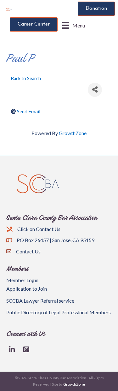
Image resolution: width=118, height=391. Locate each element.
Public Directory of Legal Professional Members (58, 312)
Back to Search (26, 78)
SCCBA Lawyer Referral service (40, 301)
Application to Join (26, 289)
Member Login (22, 280)
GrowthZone (73, 133)
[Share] (95, 90)
